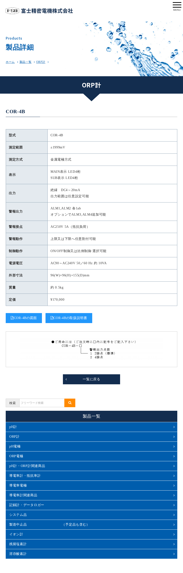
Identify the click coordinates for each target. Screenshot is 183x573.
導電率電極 (18, 485)
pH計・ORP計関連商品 (27, 466)
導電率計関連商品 (23, 495)
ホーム (10, 62)
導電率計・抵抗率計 (25, 475)
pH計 (13, 427)
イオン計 (16, 534)
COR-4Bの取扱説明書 (70, 318)
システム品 (18, 515)
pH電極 (15, 446)
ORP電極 (16, 456)
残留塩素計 (18, 544)
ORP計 (41, 62)
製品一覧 (26, 62)
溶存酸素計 (18, 554)
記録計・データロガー (26, 505)
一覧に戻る (91, 379)
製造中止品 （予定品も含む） (49, 524)
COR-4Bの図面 (25, 318)
